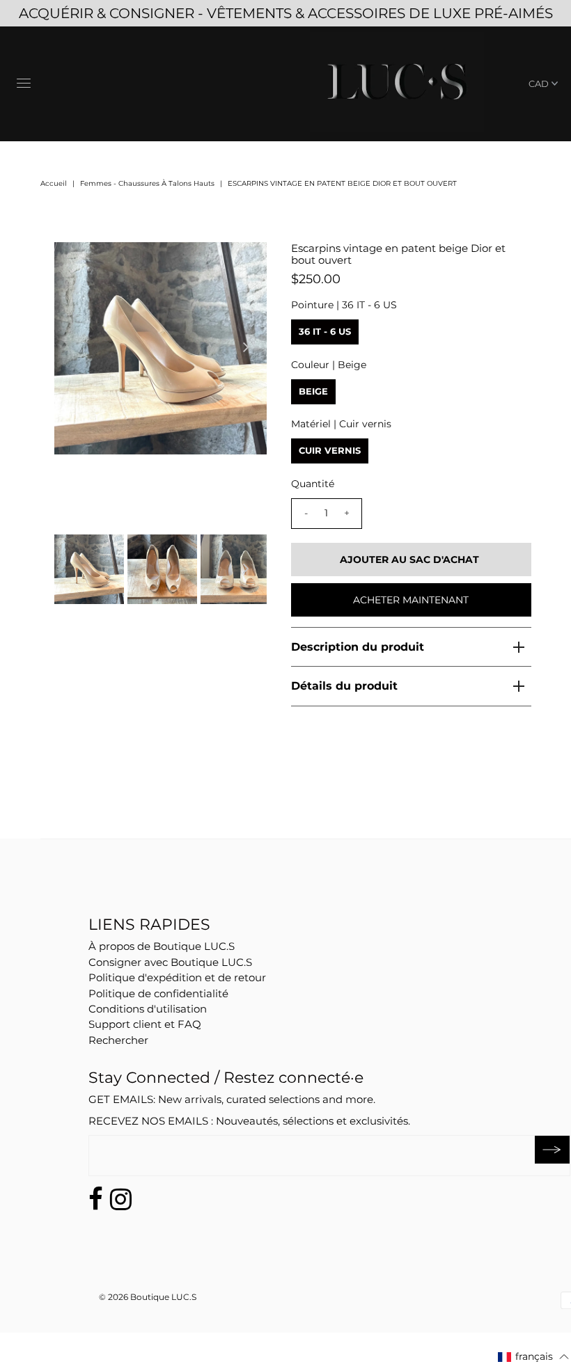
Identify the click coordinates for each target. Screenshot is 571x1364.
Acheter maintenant (411, 600)
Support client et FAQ (144, 1024)
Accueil (53, 183)
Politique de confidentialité (158, 993)
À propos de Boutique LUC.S (161, 946)
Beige (313, 391)
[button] (533, 1356)
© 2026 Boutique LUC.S (147, 1297)
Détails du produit (344, 685)
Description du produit (357, 646)
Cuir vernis (330, 450)
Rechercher (118, 1040)
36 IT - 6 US (325, 331)
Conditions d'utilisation (147, 1008)
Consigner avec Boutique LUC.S (170, 962)
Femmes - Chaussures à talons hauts (147, 183)
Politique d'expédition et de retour (177, 977)
